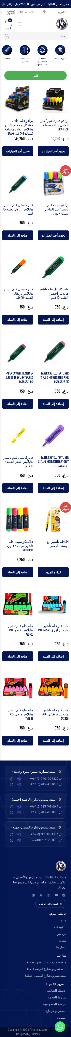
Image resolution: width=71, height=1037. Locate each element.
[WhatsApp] (11, 779)
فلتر (35, 75)
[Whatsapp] (60, 1026)
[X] (40, 895)
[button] (19, 24)
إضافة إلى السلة (17, 235)
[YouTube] (56, 895)
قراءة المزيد (53, 572)
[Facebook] (63, 895)
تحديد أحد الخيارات (53, 151)
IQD (21, 12)
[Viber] (19, 779)
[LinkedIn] (33, 895)
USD (31, 12)
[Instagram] (48, 895)
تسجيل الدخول (11, 12)
